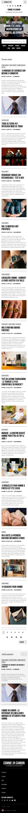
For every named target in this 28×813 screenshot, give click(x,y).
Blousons (23, 45)
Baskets (4, 45)
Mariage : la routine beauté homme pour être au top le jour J (13, 436)
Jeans (8, 48)
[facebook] (7, 5)
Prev (22, 654)
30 (16, 637)
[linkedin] (20, 5)
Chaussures (10, 45)
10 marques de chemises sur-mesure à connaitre (13, 72)
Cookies (14, 810)
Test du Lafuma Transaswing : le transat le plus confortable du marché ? (13, 381)
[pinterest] (12, 5)
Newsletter (7, 2)
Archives (3, 788)
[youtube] (18, 5)
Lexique (3, 792)
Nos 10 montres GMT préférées (10, 228)
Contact (3, 776)
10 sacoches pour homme (12, 587)
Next (25, 654)
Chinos (13, 48)
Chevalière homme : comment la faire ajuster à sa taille (13, 279)
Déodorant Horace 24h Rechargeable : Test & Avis (12, 176)
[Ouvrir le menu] (25, 2)
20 (11, 637)
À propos (3, 772)
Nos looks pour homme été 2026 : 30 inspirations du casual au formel (14, 27)
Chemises (17, 45)
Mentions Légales (6, 810)
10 (7, 637)
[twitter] (15, 5)
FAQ (2, 780)
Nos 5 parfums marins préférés (10, 329)
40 (21, 637)
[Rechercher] (24, 41)
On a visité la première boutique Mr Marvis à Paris (13, 537)
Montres (19, 48)
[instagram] (10, 5)
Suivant (22, 642)
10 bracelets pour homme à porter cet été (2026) (13, 487)
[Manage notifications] (2, 810)
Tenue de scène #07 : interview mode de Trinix (12, 125)
